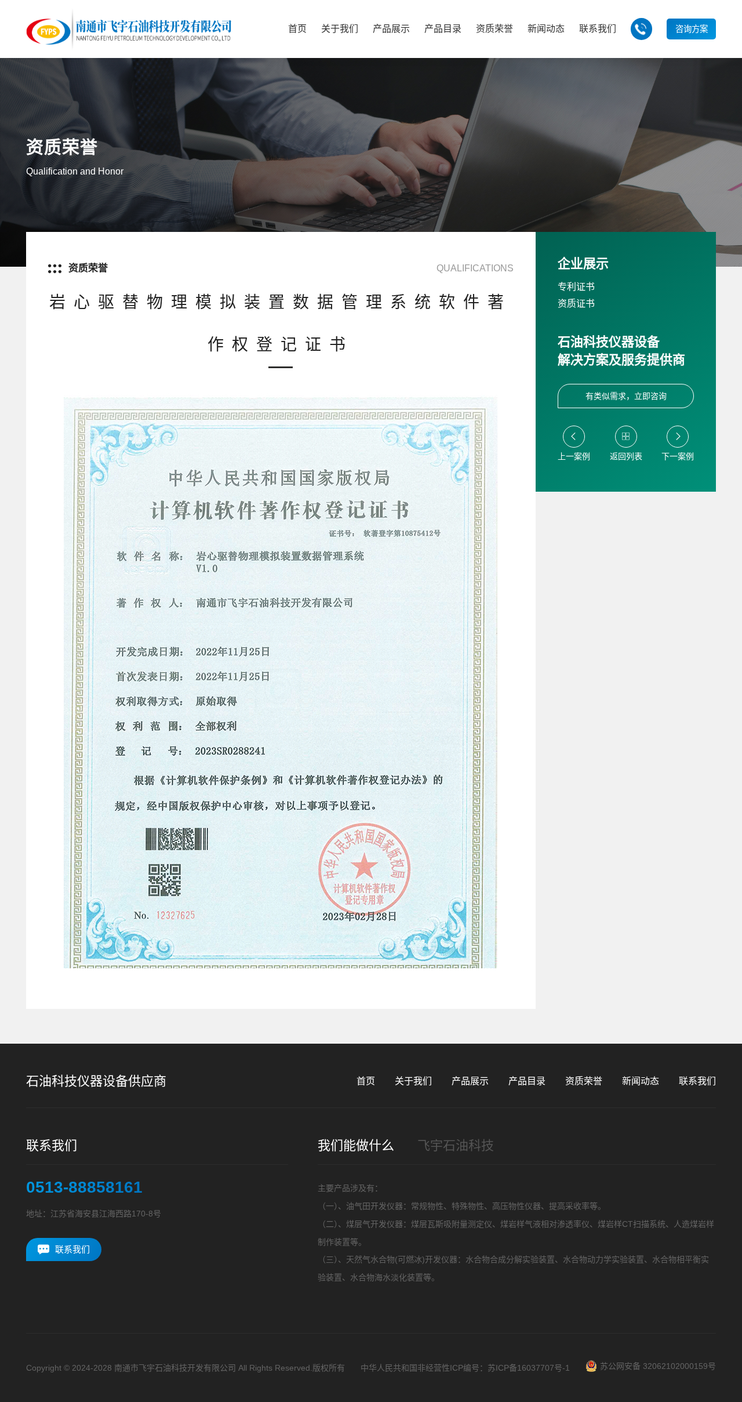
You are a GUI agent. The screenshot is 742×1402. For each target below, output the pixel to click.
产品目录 (526, 1081)
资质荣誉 (583, 1081)
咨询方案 (691, 29)
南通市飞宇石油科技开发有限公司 (175, 1367)
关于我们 (413, 1081)
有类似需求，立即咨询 (626, 396)
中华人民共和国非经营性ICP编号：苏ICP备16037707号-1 (465, 1367)
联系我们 (697, 1081)
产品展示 (470, 1081)
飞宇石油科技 (455, 1145)
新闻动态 (640, 1081)
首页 (366, 1081)
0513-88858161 (84, 1187)
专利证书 (576, 287)
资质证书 (576, 303)
